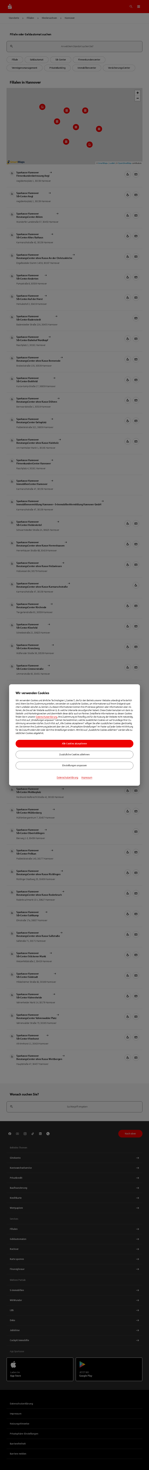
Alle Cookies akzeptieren (74, 743)
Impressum (86, 777)
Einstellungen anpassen (74, 765)
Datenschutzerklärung (46, 717)
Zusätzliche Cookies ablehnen (74, 754)
